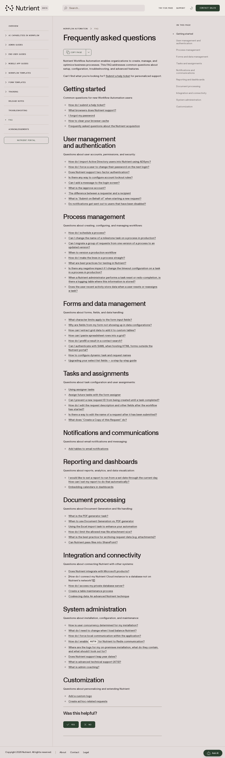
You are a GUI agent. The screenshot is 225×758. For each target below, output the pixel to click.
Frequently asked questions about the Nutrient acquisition (104, 126)
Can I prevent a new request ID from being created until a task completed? (114, 400)
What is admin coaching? (84, 667)
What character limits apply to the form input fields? (100, 320)
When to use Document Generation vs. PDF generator (101, 521)
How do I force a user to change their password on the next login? (109, 167)
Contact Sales (208, 8)
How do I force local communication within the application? (105, 636)
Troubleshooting (18, 110)
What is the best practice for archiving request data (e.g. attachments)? (112, 537)
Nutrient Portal (26, 140)
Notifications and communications (185, 72)
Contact (74, 752)
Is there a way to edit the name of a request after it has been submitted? (113, 414)
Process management (188, 50)
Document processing (188, 86)
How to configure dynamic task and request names (100, 355)
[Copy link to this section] (58, 89)
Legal (86, 752)
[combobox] (88, 52)
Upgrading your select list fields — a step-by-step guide (103, 360)
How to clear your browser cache (89, 121)
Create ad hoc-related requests (88, 701)
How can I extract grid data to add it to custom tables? (102, 330)
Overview (13, 26)
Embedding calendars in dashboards (91, 487)
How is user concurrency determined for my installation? (103, 625)
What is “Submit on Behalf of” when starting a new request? (105, 198)
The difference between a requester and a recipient (100, 193)
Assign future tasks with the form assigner (95, 395)
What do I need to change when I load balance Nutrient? (103, 630)
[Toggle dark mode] (191, 8)
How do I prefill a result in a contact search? (95, 341)
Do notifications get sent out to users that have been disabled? (107, 204)
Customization (184, 106)
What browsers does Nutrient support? (92, 110)
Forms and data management (192, 56)
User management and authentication (188, 42)
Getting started (184, 33)
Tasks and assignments (189, 63)
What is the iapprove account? (87, 188)
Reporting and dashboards (190, 79)
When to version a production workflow (92, 252)
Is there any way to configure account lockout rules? (101, 177)
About (63, 752)
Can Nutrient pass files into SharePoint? (93, 542)
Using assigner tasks (81, 389)
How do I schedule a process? (87, 233)
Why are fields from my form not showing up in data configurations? (110, 325)
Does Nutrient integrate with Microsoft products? (99, 571)
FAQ (10, 120)
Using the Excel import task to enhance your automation (103, 526)
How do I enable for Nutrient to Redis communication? (107, 641)
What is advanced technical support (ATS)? (95, 662)
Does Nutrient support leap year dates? (93, 656)
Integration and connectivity (191, 93)
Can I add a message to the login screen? (94, 183)
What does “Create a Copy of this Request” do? (98, 420)
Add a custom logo (80, 696)
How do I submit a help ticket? (87, 105)
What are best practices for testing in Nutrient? (97, 263)
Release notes (16, 101)
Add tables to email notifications (88, 449)
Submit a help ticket (118, 76)
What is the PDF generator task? (88, 516)
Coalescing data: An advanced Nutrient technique (99, 596)
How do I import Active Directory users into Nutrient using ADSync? (110, 161)
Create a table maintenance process (91, 591)
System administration (188, 99)
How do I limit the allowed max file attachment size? (100, 532)
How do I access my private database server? (96, 586)
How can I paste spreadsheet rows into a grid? (97, 335)
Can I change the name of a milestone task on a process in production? (112, 238)
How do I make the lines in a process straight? (97, 258)
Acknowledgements (19, 129)
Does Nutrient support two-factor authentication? (99, 172)
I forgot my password (82, 115)
